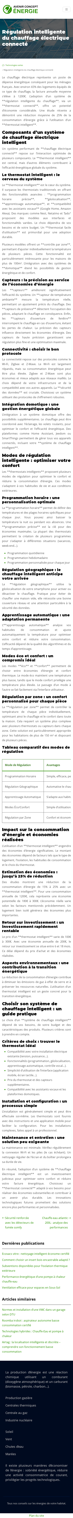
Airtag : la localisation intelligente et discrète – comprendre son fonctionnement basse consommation (31, 1346)
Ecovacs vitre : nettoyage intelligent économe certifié (35, 1254)
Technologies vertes (14, 65)
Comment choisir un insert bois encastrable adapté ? (36, 1260)
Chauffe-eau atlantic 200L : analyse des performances (55, 1222)
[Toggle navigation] (66, 9)
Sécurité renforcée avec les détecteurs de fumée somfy (19, 1222)
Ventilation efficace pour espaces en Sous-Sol (31, 1287)
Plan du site (36, 1515)
